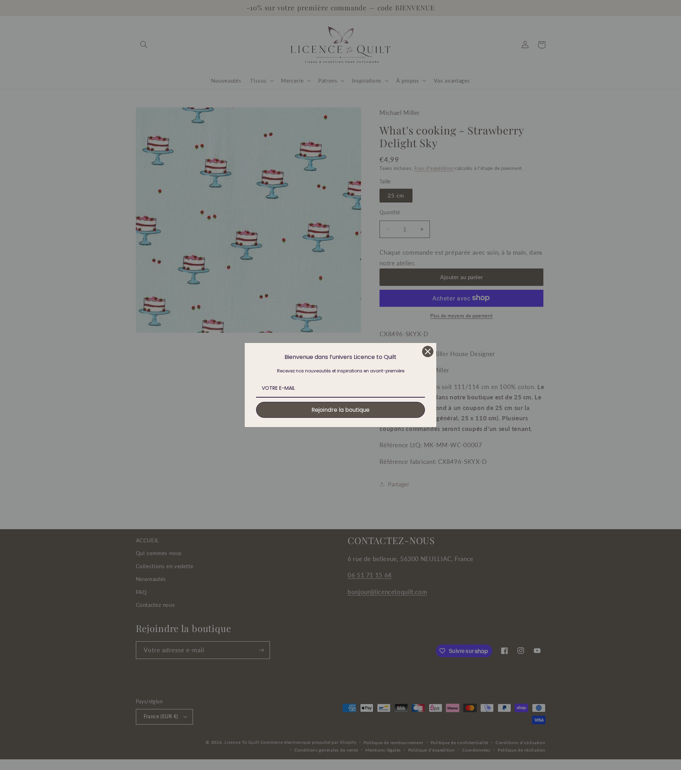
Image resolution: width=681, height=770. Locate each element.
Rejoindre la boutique (340, 410)
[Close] (427, 351)
